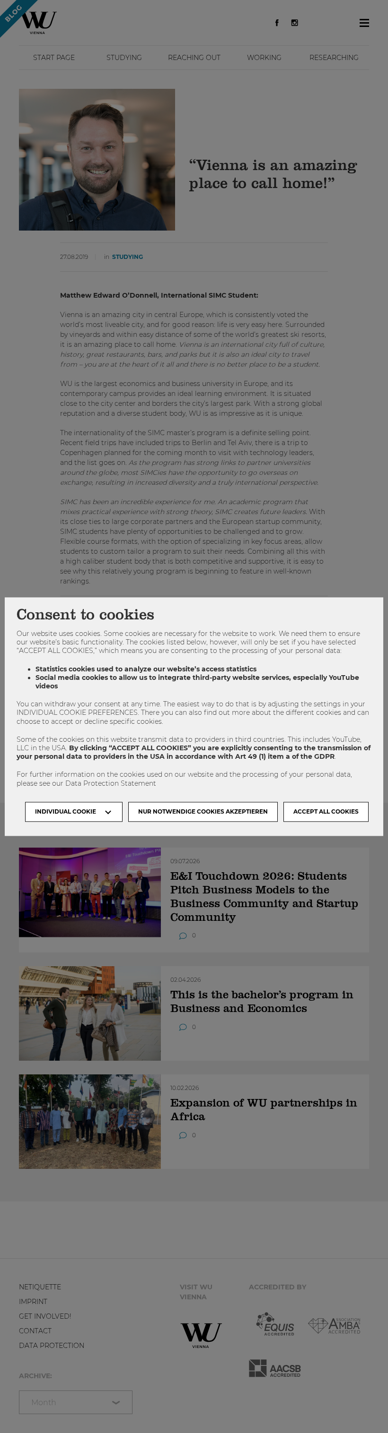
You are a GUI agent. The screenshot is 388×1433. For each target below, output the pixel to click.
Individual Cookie (65, 811)
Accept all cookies (326, 811)
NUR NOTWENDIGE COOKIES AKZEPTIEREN (203, 811)
